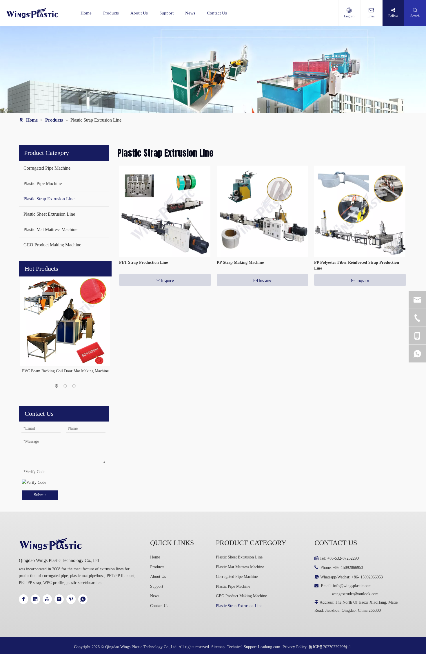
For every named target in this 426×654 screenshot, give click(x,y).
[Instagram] (59, 599)
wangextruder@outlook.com (355, 594)
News (190, 13)
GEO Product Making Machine (52, 244)
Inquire (167, 280)
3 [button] (74, 386)
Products (111, 13)
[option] (65, 325)
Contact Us (217, 13)
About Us (139, 13)
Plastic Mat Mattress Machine (50, 229)
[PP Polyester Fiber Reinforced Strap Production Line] (359, 211)
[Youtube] (47, 599)
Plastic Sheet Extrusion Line (49, 214)
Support (166, 13)
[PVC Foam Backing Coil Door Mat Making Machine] (65, 321)
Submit (40, 495)
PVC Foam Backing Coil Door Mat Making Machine (65, 371)
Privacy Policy (294, 647)
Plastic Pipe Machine (42, 183)
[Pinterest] (71, 599)
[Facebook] (23, 599)
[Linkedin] (35, 599)
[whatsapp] (83, 599)
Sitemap (218, 647)
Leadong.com (269, 647)
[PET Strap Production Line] (164, 211)
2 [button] (65, 386)
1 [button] (56, 386)
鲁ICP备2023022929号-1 (330, 647)
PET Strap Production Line (143, 262)
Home (86, 13)
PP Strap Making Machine (240, 262)
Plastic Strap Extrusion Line (48, 198)
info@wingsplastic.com (352, 586)
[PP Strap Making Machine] (262, 211)
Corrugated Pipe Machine (46, 168)
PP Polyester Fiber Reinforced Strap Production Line (356, 265)
